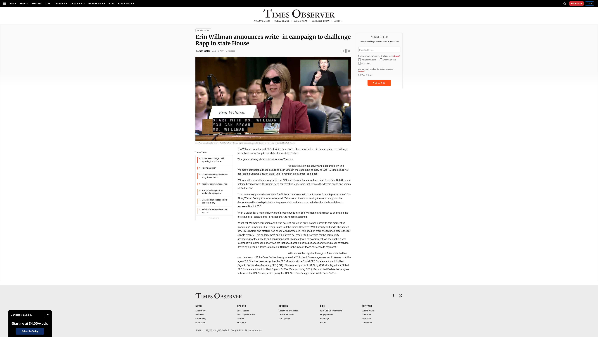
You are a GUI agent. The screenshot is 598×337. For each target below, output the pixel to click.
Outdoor (241, 318)
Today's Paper (282, 21)
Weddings (324, 318)
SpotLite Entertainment (331, 311)
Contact (367, 306)
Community (200, 318)
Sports (24, 3)
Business (199, 314)
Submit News (301, 21)
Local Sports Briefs (246, 314)
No (371, 75)
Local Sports (243, 311)
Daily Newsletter (368, 60)
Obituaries (60, 3)
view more (213, 218)
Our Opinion (284, 318)
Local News (203, 30)
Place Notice (126, 3)
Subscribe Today (321, 21)
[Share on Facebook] (343, 51)
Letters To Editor (286, 314)
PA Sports (242, 322)
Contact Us (367, 322)
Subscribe (576, 3)
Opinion (37, 3)
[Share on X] (348, 51)
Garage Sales (96, 3)
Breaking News (389, 60)
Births (323, 322)
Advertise (366, 318)
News (13, 3)
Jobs (111, 3)
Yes (363, 75)
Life (47, 3)
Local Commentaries (288, 311)
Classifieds (78, 3)
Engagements (326, 314)
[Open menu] (4, 3)
